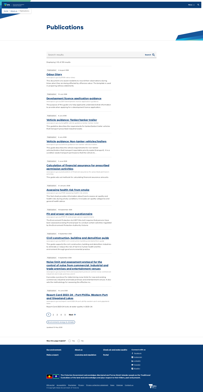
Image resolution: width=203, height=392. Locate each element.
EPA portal (51, 385)
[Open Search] (198, 5)
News (112, 385)
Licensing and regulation (85, 355)
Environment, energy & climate (61, 322)
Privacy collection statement (97, 385)
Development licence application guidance (74, 98)
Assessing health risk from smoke (68, 190)
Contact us (129, 385)
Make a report (52, 355)
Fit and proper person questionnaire (69, 214)
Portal (106, 355)
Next (71, 314)
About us (13, 11)
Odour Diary (54, 74)
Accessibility (61, 385)
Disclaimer (72, 385)
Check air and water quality (115, 350)
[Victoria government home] (152, 386)
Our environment (54, 350)
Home (6, 11)
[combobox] (95, 55)
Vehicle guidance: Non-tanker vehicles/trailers (76, 141)
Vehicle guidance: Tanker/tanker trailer (72, 120)
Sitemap (119, 385)
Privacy (81, 385)
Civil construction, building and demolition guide (78, 238)
